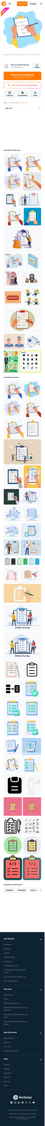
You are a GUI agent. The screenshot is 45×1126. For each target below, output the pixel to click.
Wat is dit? (24, 103)
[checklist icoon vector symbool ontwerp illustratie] (15, 1115)
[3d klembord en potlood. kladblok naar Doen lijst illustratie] (14, 730)
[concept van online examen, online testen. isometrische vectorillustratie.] (11, 453)
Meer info (9, 108)
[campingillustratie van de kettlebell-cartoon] (13, 353)
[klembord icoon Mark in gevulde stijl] (22, 778)
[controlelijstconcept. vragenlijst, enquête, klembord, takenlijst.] (22, 415)
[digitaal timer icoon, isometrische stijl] (12, 335)
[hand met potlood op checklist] (13, 220)
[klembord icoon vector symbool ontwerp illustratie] (13, 923)
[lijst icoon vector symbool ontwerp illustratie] (13, 942)
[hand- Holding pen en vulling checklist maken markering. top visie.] (22, 827)
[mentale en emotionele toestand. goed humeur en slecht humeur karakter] (14, 436)
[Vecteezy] (3, 3)
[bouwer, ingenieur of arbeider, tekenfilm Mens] (27, 456)
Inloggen (33, 4)
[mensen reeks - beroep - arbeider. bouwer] (13, 392)
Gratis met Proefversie (22, 75)
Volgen (37, 67)
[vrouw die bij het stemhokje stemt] (29, 335)
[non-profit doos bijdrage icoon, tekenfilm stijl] (13, 372)
